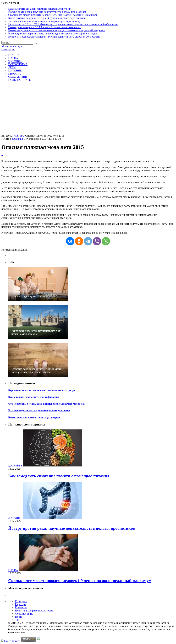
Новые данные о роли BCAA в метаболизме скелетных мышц (44, 27)
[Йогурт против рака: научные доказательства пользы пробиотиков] (52, 517)
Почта (18, 616)
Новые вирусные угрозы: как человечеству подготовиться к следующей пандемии (56, 30)
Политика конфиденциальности (34, 610)
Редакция (20, 604)
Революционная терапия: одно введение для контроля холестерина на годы (52, 33)
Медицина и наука (12, 46)
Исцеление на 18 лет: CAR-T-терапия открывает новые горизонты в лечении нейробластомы (63, 24)
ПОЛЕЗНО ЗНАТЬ (19, 79)
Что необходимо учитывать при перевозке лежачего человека (46, 403)
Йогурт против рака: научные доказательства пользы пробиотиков (47, 11)
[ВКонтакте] (70, 241)
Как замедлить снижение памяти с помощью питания (39, 8)
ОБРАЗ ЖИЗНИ (17, 76)
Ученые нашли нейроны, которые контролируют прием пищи (44, 21)
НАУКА (13, 58)
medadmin (17, 138)
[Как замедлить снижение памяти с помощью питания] (52, 465)
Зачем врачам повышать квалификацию (33, 397)
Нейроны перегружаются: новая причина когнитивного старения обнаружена (54, 36)
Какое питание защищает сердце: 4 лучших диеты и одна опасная (46, 18)
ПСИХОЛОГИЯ (18, 64)
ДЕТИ (12, 67)
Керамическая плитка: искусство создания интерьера (41, 390)
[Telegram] (88, 241)
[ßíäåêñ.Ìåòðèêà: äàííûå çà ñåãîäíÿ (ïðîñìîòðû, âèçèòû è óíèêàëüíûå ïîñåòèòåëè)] (10, 641)
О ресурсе (21, 601)
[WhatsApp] (106, 241)
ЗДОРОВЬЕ (15, 61)
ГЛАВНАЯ (14, 55)
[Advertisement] (88, 108)
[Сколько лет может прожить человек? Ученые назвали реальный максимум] (48, 570)
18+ (17, 619)
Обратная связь (24, 613)
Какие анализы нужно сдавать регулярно (34, 417)
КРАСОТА (14, 73)
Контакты (21, 607)
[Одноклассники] (79, 241)
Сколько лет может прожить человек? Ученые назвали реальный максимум (52, 14)
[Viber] (97, 241)
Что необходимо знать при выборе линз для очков (39, 410)
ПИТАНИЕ (15, 70)
